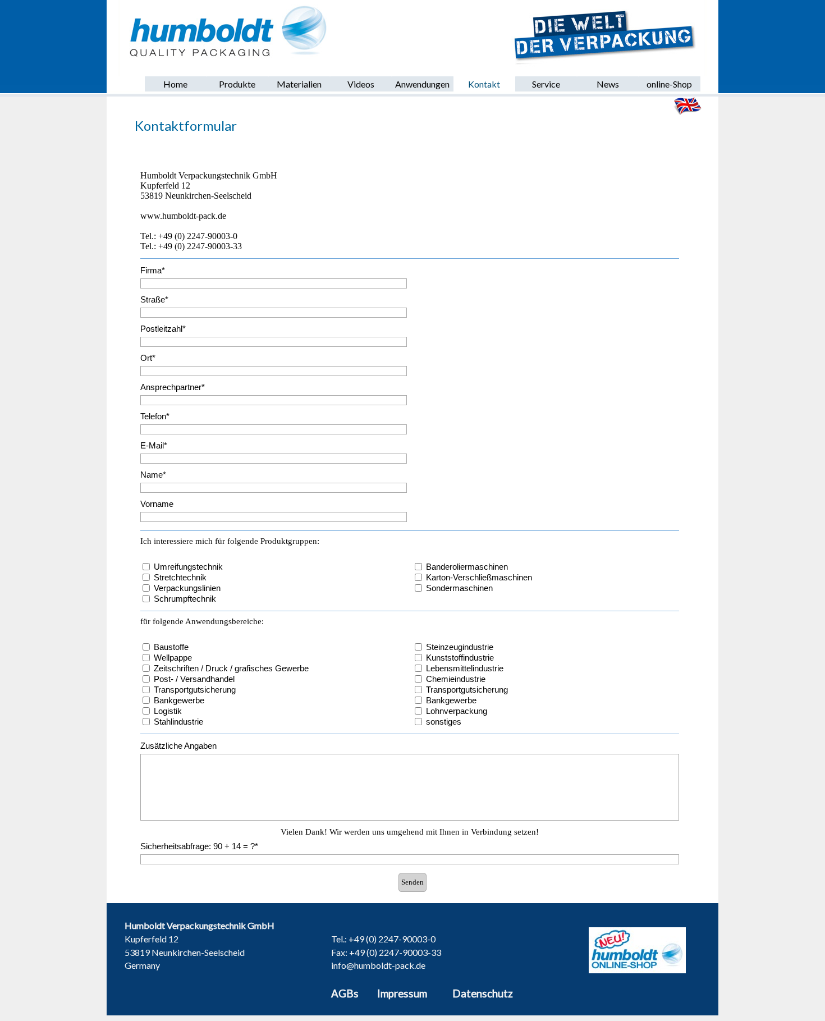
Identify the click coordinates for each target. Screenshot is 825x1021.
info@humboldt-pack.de (378, 965)
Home (175, 84)
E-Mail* (153, 445)
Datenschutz (482, 993)
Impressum (402, 993)
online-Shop (669, 84)
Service (546, 84)
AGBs (345, 993)
